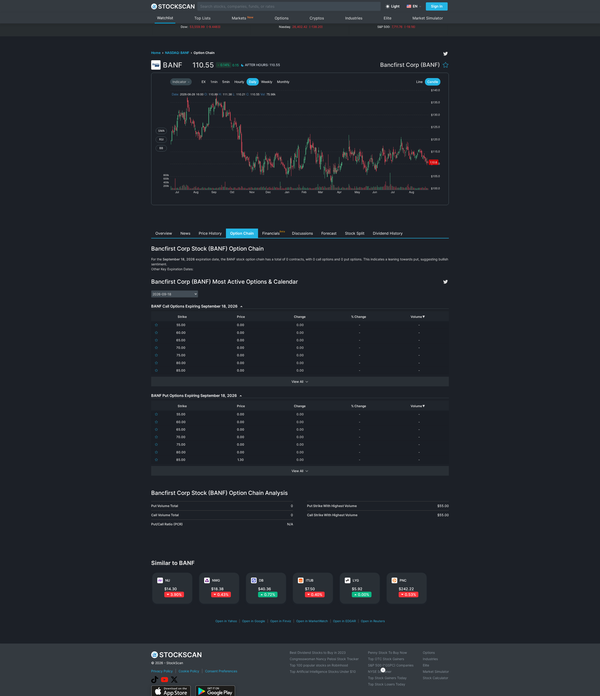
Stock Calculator (435, 678)
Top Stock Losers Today (386, 684)
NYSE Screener (379, 671)
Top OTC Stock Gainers (386, 659)
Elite (387, 18)
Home (156, 53)
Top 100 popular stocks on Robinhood (319, 665)
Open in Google (253, 621)
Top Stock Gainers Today (387, 678)
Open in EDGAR (344, 621)
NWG (216, 580)
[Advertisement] (300, 218)
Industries (353, 18)
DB (261, 580)
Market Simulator (427, 18)
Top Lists (202, 18)
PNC (403, 580)
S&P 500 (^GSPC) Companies (390, 665)
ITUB (309, 580)
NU (167, 580)
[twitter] (445, 53)
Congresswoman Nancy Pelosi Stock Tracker (324, 659)
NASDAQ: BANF (177, 53)
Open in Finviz (280, 621)
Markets (242, 17)
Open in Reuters (373, 621)
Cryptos (317, 18)
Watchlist (165, 17)
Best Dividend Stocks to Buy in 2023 (318, 653)
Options (282, 18)
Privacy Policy (162, 671)
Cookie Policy (189, 671)
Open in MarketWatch (312, 621)
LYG (356, 580)
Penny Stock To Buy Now (387, 653)
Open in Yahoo (226, 621)
